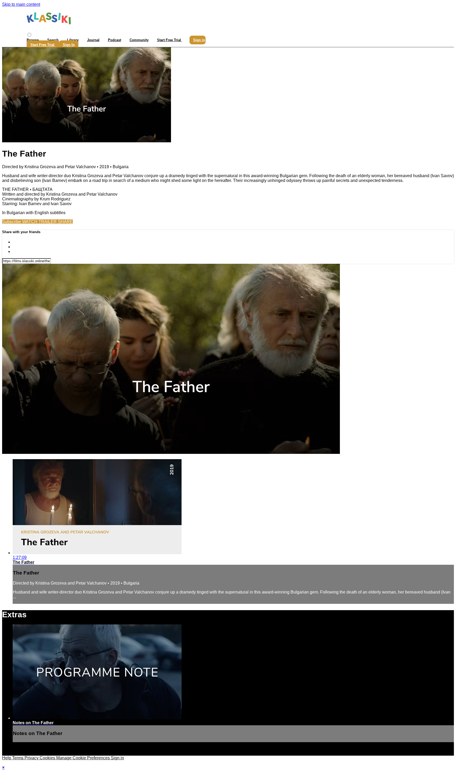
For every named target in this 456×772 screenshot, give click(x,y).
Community (139, 40)
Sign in (199, 40)
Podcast (114, 40)
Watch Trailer (40, 221)
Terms (18, 758)
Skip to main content (21, 4)
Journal (93, 40)
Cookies (48, 758)
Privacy (32, 758)
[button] (29, 34)
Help (7, 758)
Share (65, 221)
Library (73, 40)
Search (53, 40)
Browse (33, 40)
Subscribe (12, 221)
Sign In (69, 45)
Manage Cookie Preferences (83, 758)
